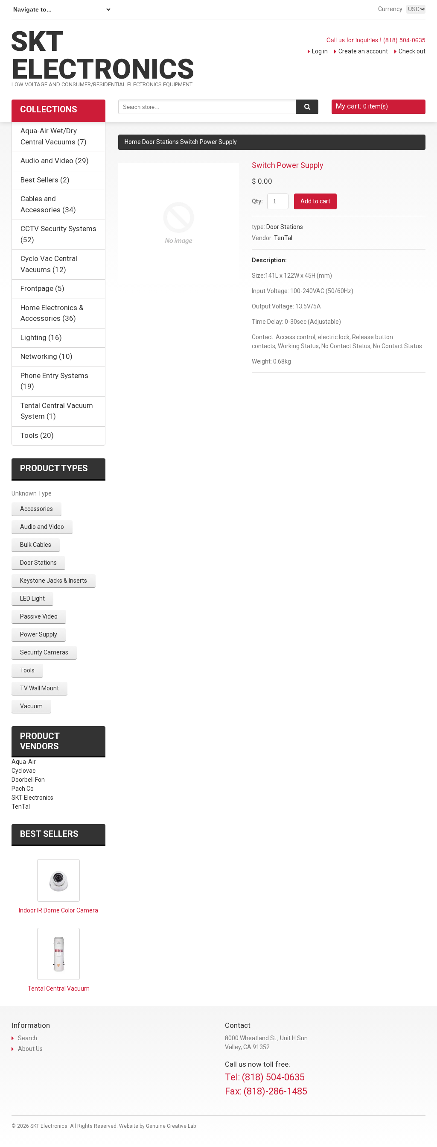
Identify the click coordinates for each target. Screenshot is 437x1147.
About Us (30, 1048)
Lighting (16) (41, 337)
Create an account (363, 51)
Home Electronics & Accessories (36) (52, 313)
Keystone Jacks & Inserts (53, 580)
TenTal (283, 238)
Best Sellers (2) (45, 180)
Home (133, 141)
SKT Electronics (32, 797)
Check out (412, 51)
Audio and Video (42, 526)
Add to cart (315, 201)
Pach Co (23, 788)
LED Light (32, 598)
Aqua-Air (24, 761)
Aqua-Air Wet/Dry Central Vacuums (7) (53, 136)
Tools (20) (37, 435)
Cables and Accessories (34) (48, 204)
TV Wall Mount (39, 688)
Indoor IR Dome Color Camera (58, 910)
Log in (320, 51)
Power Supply (38, 634)
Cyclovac (23, 770)
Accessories (36, 508)
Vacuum (31, 706)
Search (27, 1038)
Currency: (391, 9)
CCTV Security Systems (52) (58, 234)
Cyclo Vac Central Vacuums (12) (48, 264)
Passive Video (39, 616)
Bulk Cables (35, 544)
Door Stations (160, 141)
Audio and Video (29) (54, 160)
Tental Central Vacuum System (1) (56, 411)
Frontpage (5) (42, 288)
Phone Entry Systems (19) (54, 381)
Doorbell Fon (28, 779)
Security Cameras (44, 652)
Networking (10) (46, 356)
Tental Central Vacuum (59, 988)
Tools (27, 670)
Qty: (257, 201)
